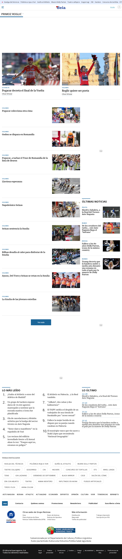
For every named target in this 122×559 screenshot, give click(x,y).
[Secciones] (2, 7)
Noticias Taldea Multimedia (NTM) (34, 519)
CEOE (83, 475)
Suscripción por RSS (103, 517)
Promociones (57, 503)
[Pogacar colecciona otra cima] (66, 115)
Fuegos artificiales (92, 481)
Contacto (19, 503)
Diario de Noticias (53, 515)
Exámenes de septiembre (44, 475)
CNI (44, 470)
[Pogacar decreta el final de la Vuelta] (31, 69)
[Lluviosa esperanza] (66, 186)
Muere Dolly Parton (87, 464)
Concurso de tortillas (76, 470)
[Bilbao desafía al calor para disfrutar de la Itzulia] (66, 256)
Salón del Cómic (99, 475)
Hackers (55, 470)
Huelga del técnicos (13, 464)
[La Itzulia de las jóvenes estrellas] (66, 304)
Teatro (28, 481)
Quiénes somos (37, 503)
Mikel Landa (108, 470)
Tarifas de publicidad (79, 519)
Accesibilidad (89, 550)
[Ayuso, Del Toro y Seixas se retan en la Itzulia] (66, 280)
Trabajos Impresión (103, 515)
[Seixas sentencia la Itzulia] (66, 233)
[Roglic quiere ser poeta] (91, 69)
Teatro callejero (12, 470)
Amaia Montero (45, 481)
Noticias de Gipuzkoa (54, 517)
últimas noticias (94, 201)
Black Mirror (68, 475)
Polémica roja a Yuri (39, 464)
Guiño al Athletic (63, 464)
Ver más (41, 322)
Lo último (89, 390)
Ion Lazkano (21, 475)
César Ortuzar (7, 94)
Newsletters (75, 503)
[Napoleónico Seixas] (66, 209)
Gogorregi (31, 470)
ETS (95, 470)
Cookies (71, 550)
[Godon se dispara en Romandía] (66, 139)
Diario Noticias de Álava (31, 517)
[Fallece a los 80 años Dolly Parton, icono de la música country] (111, 247)
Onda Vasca (51, 519)
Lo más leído (11, 390)
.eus (5, 503)
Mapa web (75, 517)
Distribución (76, 515)
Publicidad (93, 503)
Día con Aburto (11, 481)
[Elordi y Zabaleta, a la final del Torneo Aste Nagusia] (111, 212)
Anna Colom (27, 487)
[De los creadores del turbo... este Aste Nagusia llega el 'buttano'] (111, 229)
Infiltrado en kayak (68, 481)
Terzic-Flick (9, 487)
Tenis (6, 475)
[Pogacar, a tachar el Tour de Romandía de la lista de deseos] (66, 162)
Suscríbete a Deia (112, 503)
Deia (24, 515)
